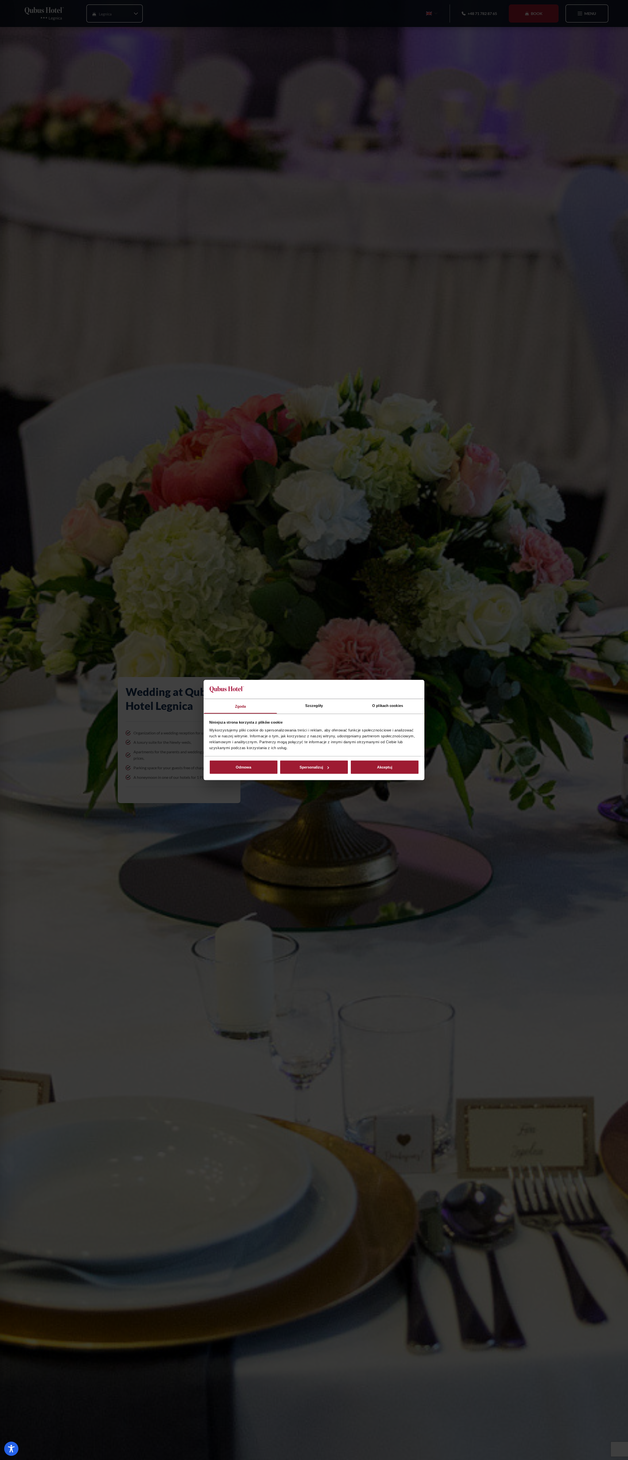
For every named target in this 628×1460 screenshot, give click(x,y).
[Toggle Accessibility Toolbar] (11, 1448)
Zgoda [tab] (240, 706)
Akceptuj (384, 767)
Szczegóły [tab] (314, 705)
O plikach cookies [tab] (387, 705)
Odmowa (243, 767)
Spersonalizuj (311, 767)
